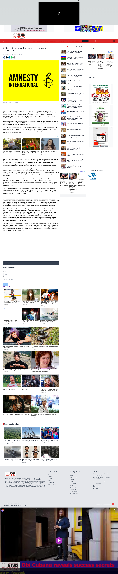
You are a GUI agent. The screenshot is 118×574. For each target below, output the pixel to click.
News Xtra (68, 41)
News (46, 41)
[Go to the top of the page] (113, 504)
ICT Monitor (61, 41)
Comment (5, 276)
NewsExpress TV (76, 41)
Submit (6, 284)
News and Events (74, 491)
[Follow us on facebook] (89, 77)
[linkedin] (9, 57)
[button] (78, 0)
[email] (14, 57)
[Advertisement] (101, 158)
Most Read (79, 46)
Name (4, 271)
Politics (13, 41)
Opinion (28, 41)
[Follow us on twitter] (90, 77)
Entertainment (20, 41)
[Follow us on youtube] (94, 77)
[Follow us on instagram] (92, 77)
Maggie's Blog (53, 41)
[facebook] (4, 57)
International (40, 41)
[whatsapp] (12, 57)
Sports (33, 41)
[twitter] (7, 57)
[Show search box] (96, 41)
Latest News (67, 46)
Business (8, 41)
